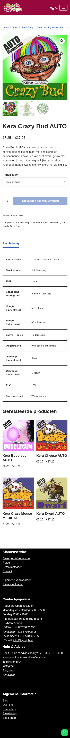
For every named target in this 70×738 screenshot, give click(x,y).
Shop (15, 27)
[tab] (11, 244)
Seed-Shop (27, 27)
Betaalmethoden (12, 567)
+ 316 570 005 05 (28, 636)
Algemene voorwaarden (17, 580)
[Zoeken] (56, 7)
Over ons (8, 704)
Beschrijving (11, 243)
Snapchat (8, 670)
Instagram (8, 666)
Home (6, 27)
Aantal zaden (11, 174)
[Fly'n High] (13, 7)
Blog (5, 700)
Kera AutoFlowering (50, 222)
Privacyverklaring (13, 584)
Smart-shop (9, 713)
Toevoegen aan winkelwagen (40, 200)
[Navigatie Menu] (63, 8)
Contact (7, 571)
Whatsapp (9, 674)
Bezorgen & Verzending (17, 558)
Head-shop (9, 709)
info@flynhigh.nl (23, 640)
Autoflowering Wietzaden (50, 27)
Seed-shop (9, 717)
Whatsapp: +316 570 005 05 (20, 631)
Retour (7, 562)
